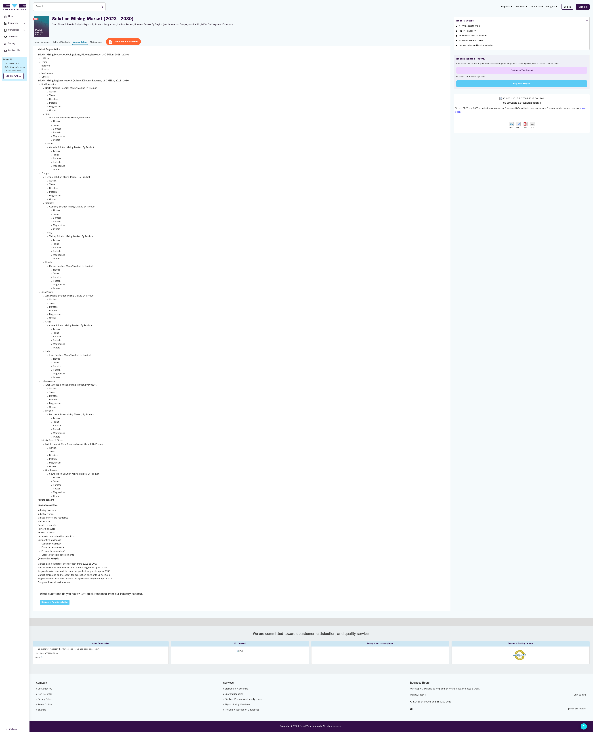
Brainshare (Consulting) (237, 689)
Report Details (465, 21)
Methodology (96, 42)
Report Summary (42, 42)
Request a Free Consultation (55, 602)
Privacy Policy (45, 699)
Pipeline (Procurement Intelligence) (243, 699)
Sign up (582, 7)
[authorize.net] (520, 660)
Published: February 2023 (471, 41)
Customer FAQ (45, 689)
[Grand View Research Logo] (14, 7)
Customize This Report (522, 70)
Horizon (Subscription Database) (242, 710)
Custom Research (234, 694)
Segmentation (80, 42)
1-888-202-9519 (443, 702)
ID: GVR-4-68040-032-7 (469, 26)
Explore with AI (13, 76)
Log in (567, 7)
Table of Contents (61, 42)
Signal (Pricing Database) (238, 705)
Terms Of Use (45, 705)
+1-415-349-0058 (422, 702)
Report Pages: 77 (467, 31)
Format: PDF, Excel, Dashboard (473, 36)
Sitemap (42, 710)
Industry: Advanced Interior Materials (476, 45)
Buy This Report (521, 83)
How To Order (45, 694)
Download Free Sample (126, 41)
